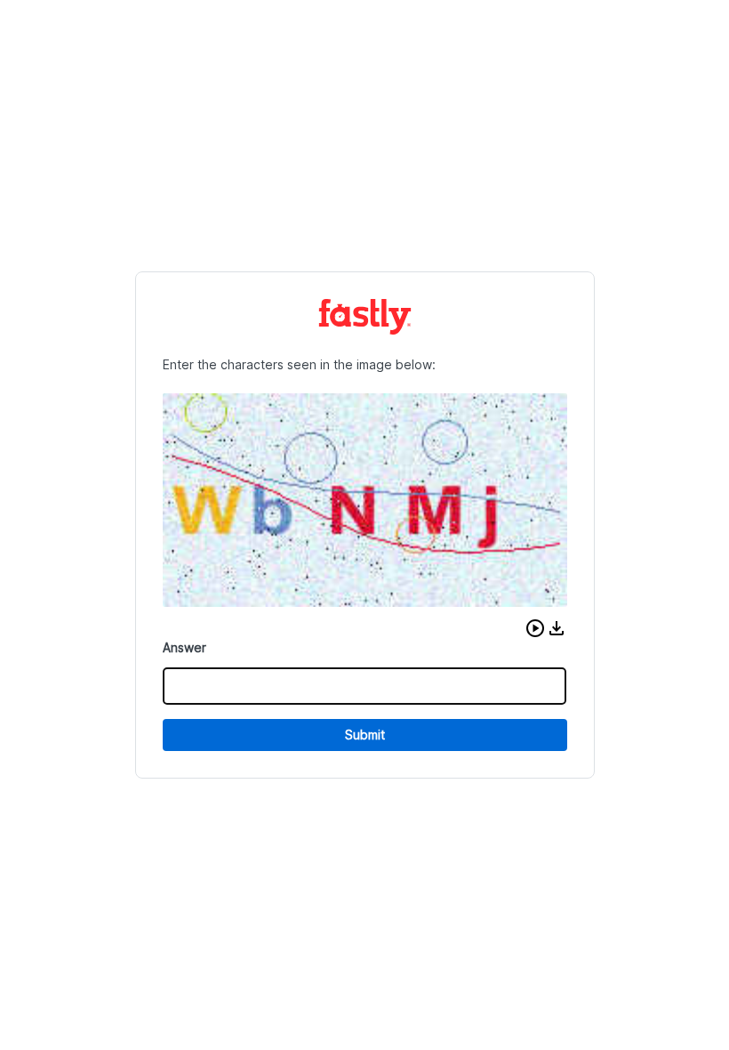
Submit (365, 734)
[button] (535, 628)
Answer (184, 647)
